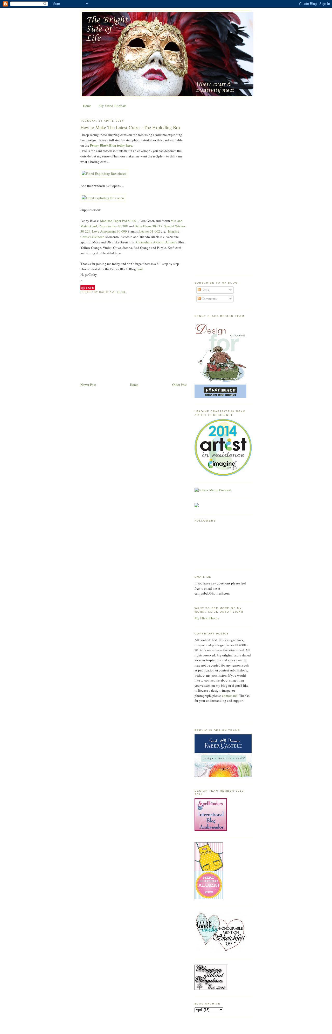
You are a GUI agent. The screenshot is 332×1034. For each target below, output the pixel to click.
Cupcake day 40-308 (113, 226)
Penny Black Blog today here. (111, 145)
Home (87, 105)
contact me (229, 695)
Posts (205, 289)
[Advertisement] (133, 342)
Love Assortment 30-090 (109, 231)
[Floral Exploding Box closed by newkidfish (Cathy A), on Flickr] (104, 173)
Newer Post (88, 384)
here (140, 269)
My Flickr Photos (207, 618)
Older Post (179, 384)
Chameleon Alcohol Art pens (157, 242)
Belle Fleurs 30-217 (148, 226)
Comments (209, 298)
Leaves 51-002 (149, 231)
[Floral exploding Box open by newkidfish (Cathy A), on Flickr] (102, 198)
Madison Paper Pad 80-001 (119, 220)
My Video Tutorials (112, 105)
